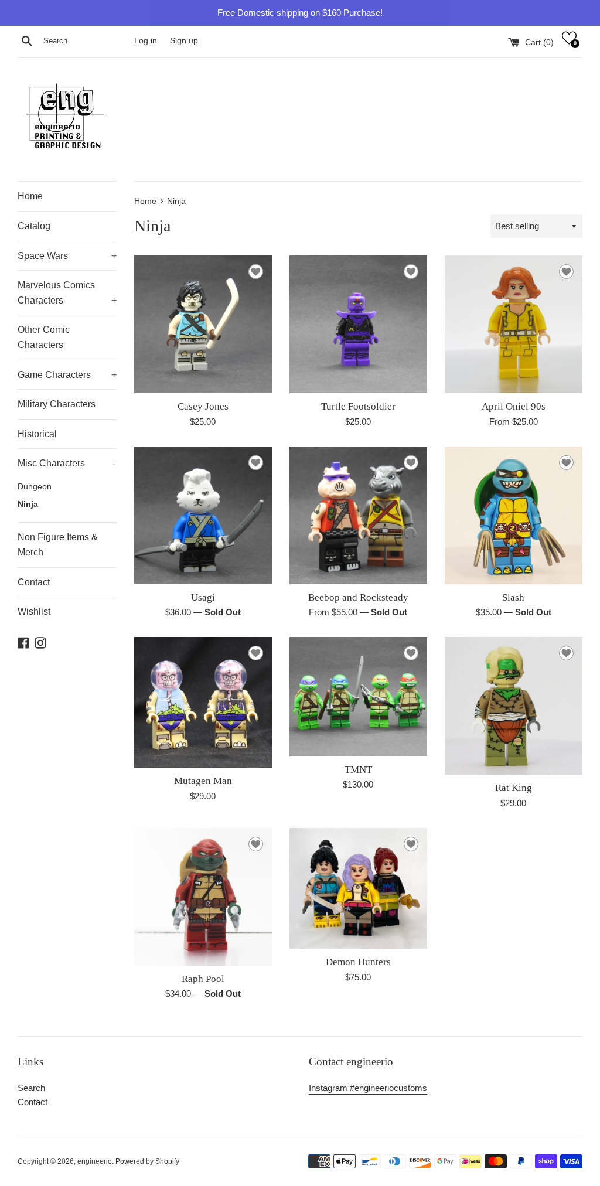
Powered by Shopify (147, 1161)
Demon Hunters (358, 961)
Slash (513, 597)
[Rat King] (513, 706)
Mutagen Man (203, 780)
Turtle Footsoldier (358, 406)
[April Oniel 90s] (513, 324)
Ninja (28, 504)
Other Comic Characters (44, 337)
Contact (34, 582)
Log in (145, 40)
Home (30, 196)
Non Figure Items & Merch (58, 544)
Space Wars (67, 256)
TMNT (358, 769)
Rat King (513, 787)
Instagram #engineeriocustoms (368, 1088)
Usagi (203, 597)
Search (31, 1088)
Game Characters (67, 375)
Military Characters (57, 404)
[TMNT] (358, 696)
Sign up (184, 40)
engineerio (94, 1161)
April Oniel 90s (514, 406)
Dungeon (35, 486)
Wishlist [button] (34, 611)
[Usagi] (203, 515)
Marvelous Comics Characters (67, 292)
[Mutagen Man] (203, 702)
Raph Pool (203, 978)
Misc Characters (66, 463)
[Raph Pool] (203, 897)
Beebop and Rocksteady (358, 597)
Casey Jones (203, 406)
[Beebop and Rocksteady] (358, 515)
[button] (569, 37)
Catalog (34, 226)
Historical (37, 434)
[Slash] (513, 515)
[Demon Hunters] (358, 888)
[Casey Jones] (203, 324)
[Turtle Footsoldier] (358, 324)
